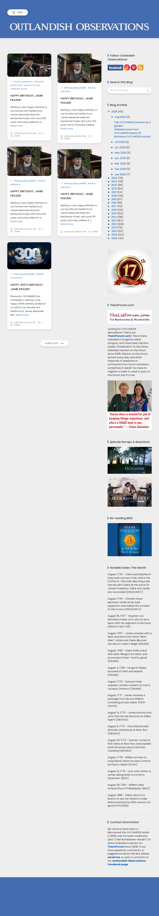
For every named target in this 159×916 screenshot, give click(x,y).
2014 (114, 217)
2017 (114, 206)
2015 (114, 213)
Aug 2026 (120, 117)
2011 (113, 227)
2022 (114, 188)
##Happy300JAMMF (24, 274)
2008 (114, 238)
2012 (114, 224)
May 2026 (121, 153)
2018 (114, 203)
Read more (16, 125)
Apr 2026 (120, 158)
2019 (114, 199)
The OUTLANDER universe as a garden (132, 124)
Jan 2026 (120, 174)
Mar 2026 (121, 163)
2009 (114, 234)
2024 (114, 181)
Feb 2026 (120, 169)
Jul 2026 (120, 142)
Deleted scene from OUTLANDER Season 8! (127, 131)
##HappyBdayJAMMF (75, 87)
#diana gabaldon (23, 81)
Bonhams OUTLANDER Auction (132, 136)
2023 (114, 185)
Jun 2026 (120, 147)
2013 (114, 220)
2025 (114, 178)
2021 (114, 192)
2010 (114, 231)
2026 (114, 111)
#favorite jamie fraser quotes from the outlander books (27, 85)
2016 (114, 210)
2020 (114, 196)
